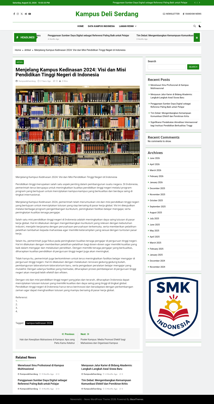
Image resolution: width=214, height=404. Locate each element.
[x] (22, 14)
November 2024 (157, 267)
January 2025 (156, 255)
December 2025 (157, 188)
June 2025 (155, 224)
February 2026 (156, 176)
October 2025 (156, 200)
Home (80, 26)
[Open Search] (194, 26)
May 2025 (154, 230)
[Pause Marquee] (197, 37)
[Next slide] (199, 2)
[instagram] (18, 14)
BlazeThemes (136, 399)
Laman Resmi (126, 26)
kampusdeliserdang (27, 81)
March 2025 (155, 242)
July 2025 (154, 218)
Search (152, 61)
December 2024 (157, 260)
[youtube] (30, 14)
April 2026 (155, 164)
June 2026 (155, 158)
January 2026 (156, 182)
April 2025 (155, 236)
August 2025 (156, 212)
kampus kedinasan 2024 (39, 323)
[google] (26, 14)
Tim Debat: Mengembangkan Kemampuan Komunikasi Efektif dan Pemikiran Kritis (161, 35)
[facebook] (14, 14)
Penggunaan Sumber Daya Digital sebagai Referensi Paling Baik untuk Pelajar (150, 3)
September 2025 (158, 206)
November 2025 (157, 194)
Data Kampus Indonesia (101, 26)
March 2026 (155, 170)
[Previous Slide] (195, 2)
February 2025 (156, 249)
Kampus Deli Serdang (107, 14)
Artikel (20, 62)
